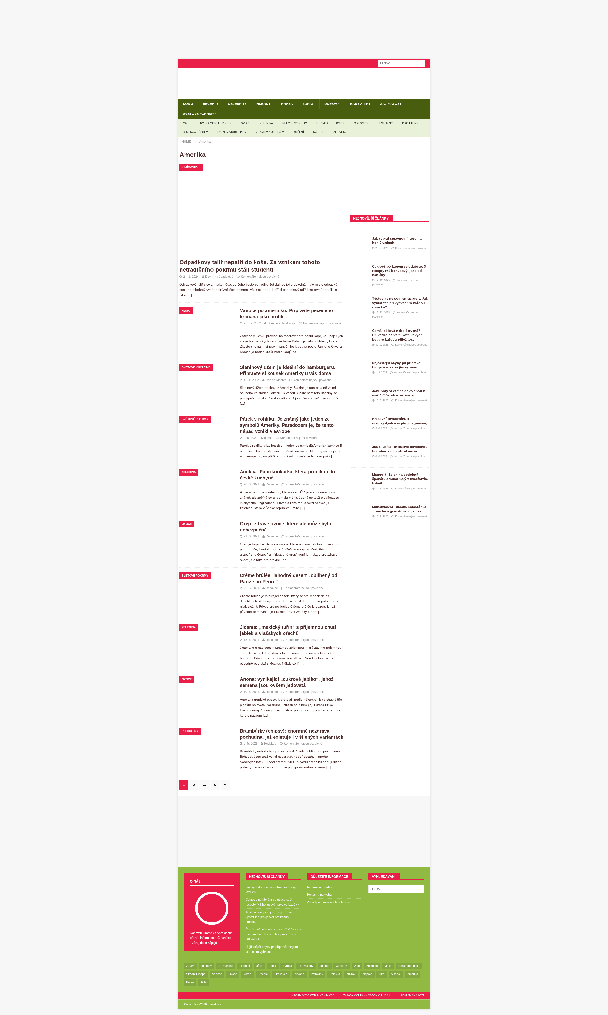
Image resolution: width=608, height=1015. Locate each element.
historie (299, 974)
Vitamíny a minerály (270, 132)
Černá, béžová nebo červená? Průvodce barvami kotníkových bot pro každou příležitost (397, 335)
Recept (324, 966)
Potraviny (317, 974)
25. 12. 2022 (252, 323)
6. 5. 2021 (250, 743)
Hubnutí (263, 104)
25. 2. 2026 (381, 248)
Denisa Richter (276, 380)
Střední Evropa (195, 974)
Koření (299, 132)
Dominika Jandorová (219, 276)
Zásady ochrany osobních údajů (329, 902)
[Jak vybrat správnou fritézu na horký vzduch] (359, 243)
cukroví (351, 974)
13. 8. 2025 (381, 400)
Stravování (281, 974)
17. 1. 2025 (381, 488)
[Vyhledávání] (401, 63)
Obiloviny (361, 123)
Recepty (210, 104)
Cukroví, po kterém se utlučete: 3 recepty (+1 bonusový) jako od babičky (399, 270)
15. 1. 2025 (381, 516)
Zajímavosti (391, 104)
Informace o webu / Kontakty (312, 995)
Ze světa (339, 132)
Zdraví (309, 104)
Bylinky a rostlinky (231, 132)
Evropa (287, 966)
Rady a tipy (360, 104)
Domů (188, 104)
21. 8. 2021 (251, 536)
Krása (287, 104)
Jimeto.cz (215, 1004)
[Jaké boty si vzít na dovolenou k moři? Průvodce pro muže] (359, 396)
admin (268, 438)
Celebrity (237, 104)
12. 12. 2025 (382, 280)
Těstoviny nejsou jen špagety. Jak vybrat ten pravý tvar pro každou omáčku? (400, 302)
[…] (189, 295)
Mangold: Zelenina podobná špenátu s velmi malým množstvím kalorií (400, 479)
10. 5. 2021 (251, 692)
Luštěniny (385, 123)
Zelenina (266, 123)
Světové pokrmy (198, 114)
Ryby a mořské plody (215, 123)
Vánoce (217, 974)
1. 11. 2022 (251, 380)
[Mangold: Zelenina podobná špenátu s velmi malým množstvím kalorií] (359, 479)
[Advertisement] (304, 29)
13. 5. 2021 (251, 640)
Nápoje (318, 132)
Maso (187, 123)
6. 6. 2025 (381, 456)
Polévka (335, 974)
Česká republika (408, 966)
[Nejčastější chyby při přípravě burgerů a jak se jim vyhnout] (359, 368)
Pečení (263, 974)
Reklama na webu (319, 894)
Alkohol (396, 974)
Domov (330, 104)
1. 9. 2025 (381, 372)
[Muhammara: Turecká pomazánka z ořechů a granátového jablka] (359, 512)
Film (381, 974)
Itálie (203, 982)
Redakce (272, 484)
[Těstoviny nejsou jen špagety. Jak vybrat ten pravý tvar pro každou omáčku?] (359, 303)
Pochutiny (410, 123)
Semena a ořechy (195, 132)
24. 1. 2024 (191, 276)
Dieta (272, 966)
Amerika (412, 974)
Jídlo (259, 966)
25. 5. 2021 (251, 588)
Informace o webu (319, 887)
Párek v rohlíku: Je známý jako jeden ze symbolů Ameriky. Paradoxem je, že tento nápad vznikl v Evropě (287, 425)
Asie (357, 966)
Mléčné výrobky (294, 123)
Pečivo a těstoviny (330, 123)
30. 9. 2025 (381, 344)
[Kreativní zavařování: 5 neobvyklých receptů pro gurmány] (359, 424)
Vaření (248, 974)
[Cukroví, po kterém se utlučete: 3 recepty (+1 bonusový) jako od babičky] (359, 271)
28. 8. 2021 (251, 484)
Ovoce (246, 123)
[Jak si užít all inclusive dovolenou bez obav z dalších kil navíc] (359, 452)
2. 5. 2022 (250, 438)
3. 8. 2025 (381, 428)
